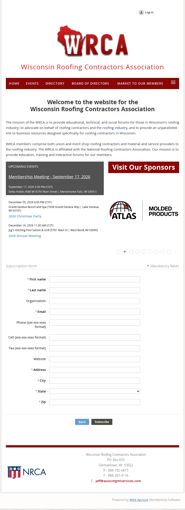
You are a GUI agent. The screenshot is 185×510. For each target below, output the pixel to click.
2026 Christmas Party (25, 216)
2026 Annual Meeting (25, 236)
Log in (149, 12)
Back (82, 422)
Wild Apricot (139, 500)
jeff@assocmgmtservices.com (118, 481)
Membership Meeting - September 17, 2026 (49, 176)
